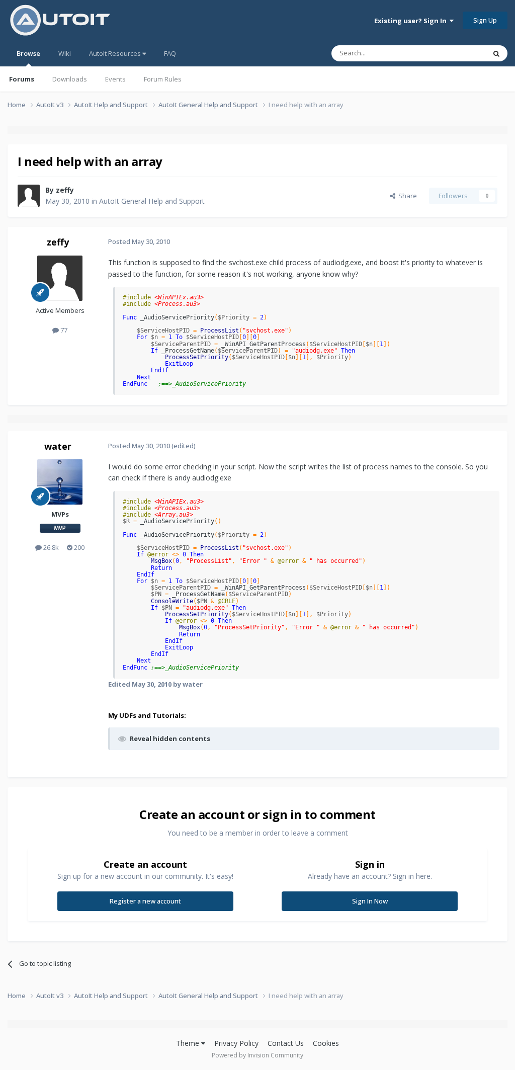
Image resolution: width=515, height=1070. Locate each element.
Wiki (64, 53)
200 (78, 547)
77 (63, 330)
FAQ (170, 53)
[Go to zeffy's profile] (29, 196)
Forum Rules (163, 79)
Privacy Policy (236, 1043)
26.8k (50, 547)
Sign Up (485, 20)
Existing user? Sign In (412, 20)
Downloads (69, 79)
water (57, 446)
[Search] (496, 53)
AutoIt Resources (115, 53)
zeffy (65, 190)
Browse (28, 53)
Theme (188, 1043)
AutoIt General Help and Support (152, 201)
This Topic (457, 53)
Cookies (326, 1043)
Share (406, 195)
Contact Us (286, 1043)
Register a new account (145, 901)
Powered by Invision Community (257, 1055)
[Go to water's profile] (59, 482)
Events (115, 79)
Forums (21, 79)
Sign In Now (370, 901)
